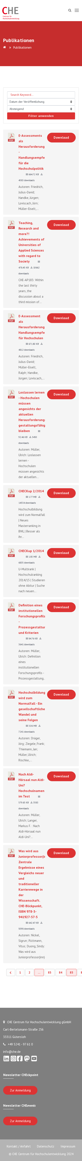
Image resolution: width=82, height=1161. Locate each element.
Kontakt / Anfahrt (19, 1146)
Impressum (68, 1146)
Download (61, 137)
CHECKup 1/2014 (31, 551)
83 (49, 972)
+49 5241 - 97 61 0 (20, 1044)
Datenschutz (45, 1146)
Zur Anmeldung (20, 1090)
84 (60, 972)
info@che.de (12, 1052)
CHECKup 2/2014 (31, 491)
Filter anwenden (41, 116)
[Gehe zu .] (5, 47)
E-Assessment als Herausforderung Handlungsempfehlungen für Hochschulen (38, 327)
